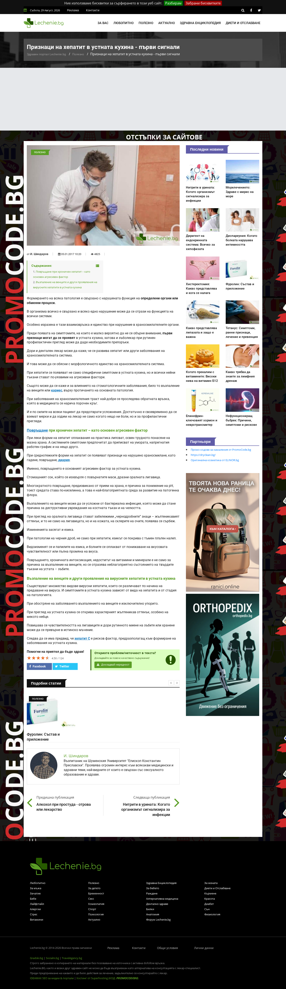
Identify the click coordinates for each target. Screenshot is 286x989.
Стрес (33, 914)
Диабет (209, 904)
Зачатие (35, 893)
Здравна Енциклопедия (161, 883)
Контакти (92, 10)
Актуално (166, 23)
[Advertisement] (143, 99)
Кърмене (210, 893)
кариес (56, 390)
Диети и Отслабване (217, 888)
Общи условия (167, 948)
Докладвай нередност (114, 664)
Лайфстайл (37, 904)
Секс (91, 898)
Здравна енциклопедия (200, 23)
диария (64, 460)
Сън (207, 909)
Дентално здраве (157, 904)
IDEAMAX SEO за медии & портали (52, 978)
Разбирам (173, 3)
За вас (103, 23)
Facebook (39, 666)
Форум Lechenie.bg (158, 919)
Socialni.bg (52, 958)
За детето (94, 888)
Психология (96, 914)
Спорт (92, 909)
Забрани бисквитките (203, 3)
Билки (150, 909)
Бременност (96, 893)
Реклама (73, 10)
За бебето (152, 888)
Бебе (33, 898)
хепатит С (82, 638)
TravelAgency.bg (72, 958)
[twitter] (259, 10)
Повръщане (37, 430)
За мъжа (35, 888)
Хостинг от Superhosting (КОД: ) (107, 978)
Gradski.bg (36, 958)
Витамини (36, 919)
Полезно (146, 23)
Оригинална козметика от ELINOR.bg (215, 460)
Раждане (151, 893)
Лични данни (204, 948)
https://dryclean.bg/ (203, 455)
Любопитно (123, 23)
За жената (211, 883)
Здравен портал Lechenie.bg (46, 54)
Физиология (212, 914)
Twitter (64, 666)
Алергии (35, 909)
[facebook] (251, 10)
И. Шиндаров (39, 254)
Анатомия (152, 914)
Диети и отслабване (243, 23)
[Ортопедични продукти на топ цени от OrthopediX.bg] (222, 654)
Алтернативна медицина (162, 898)
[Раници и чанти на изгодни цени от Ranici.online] (222, 532)
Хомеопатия (96, 904)
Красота (209, 898)
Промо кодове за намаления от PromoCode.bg (221, 450)
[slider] (38, 657)
